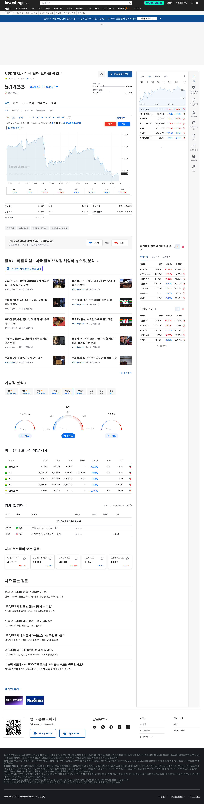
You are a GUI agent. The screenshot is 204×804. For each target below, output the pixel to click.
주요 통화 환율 (31, 13)
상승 (122, 242)
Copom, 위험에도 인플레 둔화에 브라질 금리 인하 (26, 340)
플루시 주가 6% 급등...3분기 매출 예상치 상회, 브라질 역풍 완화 (94, 340)
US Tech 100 (145, 123)
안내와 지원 (179, 730)
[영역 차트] (13, 117)
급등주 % (155, 257)
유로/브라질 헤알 (40, 558)
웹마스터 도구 (146, 736)
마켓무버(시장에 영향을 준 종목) (156, 248)
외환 (8, 13)
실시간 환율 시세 (46, 13)
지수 (149, 76)
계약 (51, 110)
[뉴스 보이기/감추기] (69, 117)
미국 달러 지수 (69, 13)
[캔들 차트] (7, 117)
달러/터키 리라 (13, 558)
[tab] (11, 391)
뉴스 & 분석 (28, 103)
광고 (176, 724)
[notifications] (192, 2)
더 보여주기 (126, 373)
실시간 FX (13, 490)
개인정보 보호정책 (178, 797)
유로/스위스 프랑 (117, 558)
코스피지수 (144, 109)
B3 (10, 472)
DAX (142, 128)
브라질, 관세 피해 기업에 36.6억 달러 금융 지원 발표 (93, 282)
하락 (97, 242)
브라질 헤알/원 (65, 558)
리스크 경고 (195, 797)
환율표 (58, 13)
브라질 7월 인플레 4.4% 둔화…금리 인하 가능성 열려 (26, 302)
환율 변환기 (41, 110)
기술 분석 (42, 103)
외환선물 (81, 13)
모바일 (143, 724)
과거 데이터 (16, 110)
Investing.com (78, 289)
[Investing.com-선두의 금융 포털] (16, 3)
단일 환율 (19, 13)
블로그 (143, 718)
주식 (166, 76)
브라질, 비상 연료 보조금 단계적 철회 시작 (94, 357)
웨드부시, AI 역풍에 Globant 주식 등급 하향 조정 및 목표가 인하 (27, 282)
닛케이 (143, 133)
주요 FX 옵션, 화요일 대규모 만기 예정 (92, 319)
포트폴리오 (145, 730)
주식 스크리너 (108, 8)
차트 (15, 103)
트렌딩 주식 (146, 308)
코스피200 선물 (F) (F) (149, 114)
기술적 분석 (14, 383)
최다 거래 (144, 257)
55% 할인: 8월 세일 (154, 3)
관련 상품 (29, 110)
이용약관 (162, 797)
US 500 (143, 119)
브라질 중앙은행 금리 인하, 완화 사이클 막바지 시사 (27, 321)
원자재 (157, 76)
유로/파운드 (89, 558)
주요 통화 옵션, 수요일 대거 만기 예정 (92, 299)
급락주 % (167, 257)
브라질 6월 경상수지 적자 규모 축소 (24, 357)
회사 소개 (178, 718)
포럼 (53, 103)
